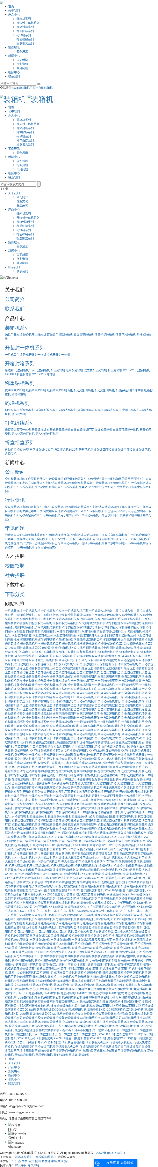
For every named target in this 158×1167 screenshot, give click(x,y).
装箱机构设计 (47, 980)
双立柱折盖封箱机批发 (112, 758)
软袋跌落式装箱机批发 (93, 1022)
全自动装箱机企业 (64, 672)
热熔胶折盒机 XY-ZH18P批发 (82, 874)
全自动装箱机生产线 (39, 717)
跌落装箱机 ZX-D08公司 (20, 1009)
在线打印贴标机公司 (60, 775)
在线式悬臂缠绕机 (58, 429)
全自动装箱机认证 (40, 730)
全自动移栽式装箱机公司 (39, 668)
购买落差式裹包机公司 (64, 1001)
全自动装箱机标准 (135, 709)
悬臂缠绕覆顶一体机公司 (110, 812)
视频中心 (14, 72)
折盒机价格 (123, 841)
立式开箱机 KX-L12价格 (132, 902)
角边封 (9, 370)
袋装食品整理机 (126, 956)
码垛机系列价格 (132, 894)
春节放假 (112, 861)
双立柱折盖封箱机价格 (52, 758)
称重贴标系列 (25, 31)
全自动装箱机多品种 (57, 689)
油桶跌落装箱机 (136, 865)
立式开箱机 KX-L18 (77, 906)
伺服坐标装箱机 (105, 334)
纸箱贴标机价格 (121, 919)
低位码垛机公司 (51, 643)
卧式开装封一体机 (34, 354)
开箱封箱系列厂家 (58, 791)
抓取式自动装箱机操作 (112, 828)
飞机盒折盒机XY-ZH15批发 (43, 1042)
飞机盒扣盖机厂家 (25, 1034)
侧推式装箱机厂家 (23, 652)
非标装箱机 (112, 1030)
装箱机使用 (109, 972)
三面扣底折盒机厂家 (27, 615)
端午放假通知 (70, 915)
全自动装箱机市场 (111, 697)
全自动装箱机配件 (34, 738)
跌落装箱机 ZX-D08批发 (52, 1009)
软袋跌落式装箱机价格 (34, 1022)
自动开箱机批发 (48, 931)
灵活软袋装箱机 (89, 869)
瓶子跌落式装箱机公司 (43, 886)
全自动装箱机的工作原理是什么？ (26, 479)
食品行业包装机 (122, 1046)
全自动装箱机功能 (132, 676)
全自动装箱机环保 (135, 713)
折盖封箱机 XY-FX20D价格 (104, 845)
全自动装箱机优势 (88, 672)
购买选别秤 (126, 390)
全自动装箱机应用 (135, 697)
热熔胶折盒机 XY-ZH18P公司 (44, 874)
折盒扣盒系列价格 (46, 841)
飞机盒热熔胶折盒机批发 (95, 1046)
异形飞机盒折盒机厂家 (126, 800)
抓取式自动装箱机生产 (46, 832)
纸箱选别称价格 (51, 923)
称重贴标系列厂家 (91, 898)
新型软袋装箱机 (130, 853)
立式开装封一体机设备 (46, 915)
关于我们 (14, 10)
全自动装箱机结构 (61, 721)
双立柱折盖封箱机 (95, 370)
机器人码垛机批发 (86, 865)
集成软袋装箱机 (49, 1030)
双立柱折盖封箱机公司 (82, 758)
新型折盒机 (112, 853)
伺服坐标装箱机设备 (60, 619)
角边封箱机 (42, 370)
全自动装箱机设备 (88, 730)
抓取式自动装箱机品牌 (26, 824)
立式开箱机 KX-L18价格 (105, 906)
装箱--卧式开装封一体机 (136, 960)
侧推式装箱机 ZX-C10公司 (34, 647)
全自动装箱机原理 (106, 680)
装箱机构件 (12, 980)
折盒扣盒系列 (25, 43)
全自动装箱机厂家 (82, 680)
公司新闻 (22, 60)
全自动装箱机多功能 (30, 689)
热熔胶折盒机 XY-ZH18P (116, 869)
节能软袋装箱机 (48, 943)
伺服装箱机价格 (22, 635)
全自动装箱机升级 (34, 680)
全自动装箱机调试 (37, 734)
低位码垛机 (27, 410)
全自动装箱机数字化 (131, 705)
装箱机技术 (85, 976)
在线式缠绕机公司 (109, 771)
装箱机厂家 (28, 88)
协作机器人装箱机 (34, 334)
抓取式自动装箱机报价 (82, 828)
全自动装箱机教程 (106, 705)
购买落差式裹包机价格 (34, 1001)
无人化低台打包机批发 (109, 857)
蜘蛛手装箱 (42, 948)
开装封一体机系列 (28, 23)
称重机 (139, 390)
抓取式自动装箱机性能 (23, 828)
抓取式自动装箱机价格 (26, 820)
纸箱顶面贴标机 (36, 390)
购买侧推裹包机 (51, 997)
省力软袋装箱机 (86, 894)
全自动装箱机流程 (64, 713)
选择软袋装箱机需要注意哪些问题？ (104, 543)
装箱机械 (77, 980)
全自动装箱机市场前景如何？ (23, 507)
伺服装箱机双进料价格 (58, 639)
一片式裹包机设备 (100, 610)
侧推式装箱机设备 (70, 652)
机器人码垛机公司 (62, 865)
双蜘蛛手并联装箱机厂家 (53, 763)
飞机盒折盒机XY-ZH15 (86, 1038)
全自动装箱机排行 (109, 701)
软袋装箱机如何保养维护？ (113, 483)
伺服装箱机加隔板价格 (91, 635)
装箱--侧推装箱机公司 (77, 960)
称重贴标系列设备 (115, 898)
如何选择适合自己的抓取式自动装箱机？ (75, 535)
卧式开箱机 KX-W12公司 (89, 750)
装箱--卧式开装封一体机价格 (23, 964)
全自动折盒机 (126, 660)
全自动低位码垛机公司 (106, 656)
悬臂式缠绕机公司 (67, 808)
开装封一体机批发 (79, 795)
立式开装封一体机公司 (104, 911)
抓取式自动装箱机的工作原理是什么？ (117, 507)
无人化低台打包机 (46, 433)
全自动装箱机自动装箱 (64, 726)
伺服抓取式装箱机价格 (67, 623)
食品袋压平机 (13, 1050)
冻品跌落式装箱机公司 (100, 742)
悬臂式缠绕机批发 (91, 808)
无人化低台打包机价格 (49, 857)
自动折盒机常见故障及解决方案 (92, 939)
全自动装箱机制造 (85, 676)
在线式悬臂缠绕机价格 (127, 767)
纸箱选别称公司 (72, 923)
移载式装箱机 (136, 898)
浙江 (67, 1161)
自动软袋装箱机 (27, 943)
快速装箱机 (131, 804)
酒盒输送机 (31, 1030)
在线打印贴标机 (87, 390)
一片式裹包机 (13, 354)
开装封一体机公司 (55, 795)
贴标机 (72, 390)
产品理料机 (99, 615)
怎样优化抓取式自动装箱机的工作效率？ (43, 539)
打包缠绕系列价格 (56, 816)
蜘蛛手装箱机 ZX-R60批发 (101, 952)
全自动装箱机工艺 (88, 697)
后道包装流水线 (125, 763)
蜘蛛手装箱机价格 (130, 952)
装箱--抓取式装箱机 (129, 964)
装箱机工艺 (55, 976)
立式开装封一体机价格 (74, 911)
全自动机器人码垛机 (90, 410)
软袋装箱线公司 (111, 1017)
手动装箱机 (19, 816)
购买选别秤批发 (30, 1005)
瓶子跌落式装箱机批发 (72, 886)
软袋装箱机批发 (139, 1013)
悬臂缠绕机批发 (24, 812)
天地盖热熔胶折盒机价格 (54, 787)
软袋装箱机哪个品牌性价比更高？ (41, 487)
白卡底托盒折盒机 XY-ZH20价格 (101, 890)
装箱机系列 (23, 18)
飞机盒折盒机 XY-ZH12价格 (128, 1034)
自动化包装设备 (99, 927)
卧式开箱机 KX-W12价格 (56, 750)
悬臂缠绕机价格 (129, 808)
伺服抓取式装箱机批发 (126, 623)
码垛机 (101, 894)
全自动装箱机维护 (109, 721)
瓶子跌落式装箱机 (133, 882)
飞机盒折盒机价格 (73, 1042)
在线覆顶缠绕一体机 (126, 429)
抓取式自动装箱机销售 (132, 832)
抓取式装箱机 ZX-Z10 (43, 837)
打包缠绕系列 (25, 39)
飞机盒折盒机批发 (120, 1042)
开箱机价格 (111, 791)
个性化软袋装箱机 (79, 615)
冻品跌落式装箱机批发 (130, 742)
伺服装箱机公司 (43, 635)
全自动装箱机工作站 (39, 697)
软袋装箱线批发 (132, 1017)
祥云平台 (21, 1165)
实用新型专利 (144, 787)
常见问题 (22, 68)
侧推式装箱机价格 (121, 647)
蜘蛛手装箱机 (13, 334)
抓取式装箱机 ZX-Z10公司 (108, 837)
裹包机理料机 (68, 989)
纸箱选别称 (33, 923)
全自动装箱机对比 (111, 693)
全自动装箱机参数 (130, 680)
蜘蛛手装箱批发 (103, 948)
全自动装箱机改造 (34, 705)
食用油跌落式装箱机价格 (65, 1050)
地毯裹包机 (84, 779)
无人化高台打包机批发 (75, 861)
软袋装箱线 (72, 1017)
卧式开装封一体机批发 (117, 754)
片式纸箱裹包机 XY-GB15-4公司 (78, 878)
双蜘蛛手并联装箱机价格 (21, 763)
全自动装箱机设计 (111, 730)
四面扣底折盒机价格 (22, 767)
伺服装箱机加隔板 (65, 635)
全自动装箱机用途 (64, 717)
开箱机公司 (126, 791)
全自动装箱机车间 (132, 734)
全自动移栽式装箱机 (125, 664)
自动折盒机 (81, 931)
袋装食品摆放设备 (103, 956)
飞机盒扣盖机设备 (49, 1034)
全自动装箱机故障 (58, 705)
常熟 (54, 1161)
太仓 (60, 1161)
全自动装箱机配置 (58, 738)
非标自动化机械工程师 (89, 1030)
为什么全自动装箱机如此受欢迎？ (26, 535)
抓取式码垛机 (125, 816)
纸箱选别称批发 (93, 923)
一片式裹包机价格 (52, 610)
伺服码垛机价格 (120, 627)
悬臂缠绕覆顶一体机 (18, 429)
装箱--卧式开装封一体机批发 (98, 964)
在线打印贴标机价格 (33, 775)
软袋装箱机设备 (54, 1017)
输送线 (18, 1030)
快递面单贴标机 (15, 390)
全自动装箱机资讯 (85, 734)
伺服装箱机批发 (143, 639)
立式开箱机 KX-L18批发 (20, 911)
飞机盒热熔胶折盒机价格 (30, 1046)
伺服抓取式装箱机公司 (96, 623)
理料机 (96, 882)
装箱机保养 (125, 972)
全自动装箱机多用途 (134, 689)
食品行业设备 (141, 1046)
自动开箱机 (135, 927)
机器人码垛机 (68, 410)
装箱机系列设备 (84, 985)
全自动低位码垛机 (46, 410)
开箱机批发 (142, 791)
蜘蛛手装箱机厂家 (31, 956)
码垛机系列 (23, 35)
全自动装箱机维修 (85, 721)
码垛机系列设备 (27, 898)
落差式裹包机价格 (122, 943)
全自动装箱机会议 (111, 672)
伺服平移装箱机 (126, 334)
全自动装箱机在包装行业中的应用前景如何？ (119, 511)
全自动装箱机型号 (127, 684)
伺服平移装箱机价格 (108, 619)
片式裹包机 (84, 882)
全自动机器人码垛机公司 (63, 664)
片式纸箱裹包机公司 (36, 882)
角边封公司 (110, 989)
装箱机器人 (40, 976)
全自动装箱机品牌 (79, 684)
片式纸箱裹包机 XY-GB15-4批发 (121, 878)
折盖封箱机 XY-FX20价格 (63, 849)
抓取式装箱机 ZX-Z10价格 (74, 837)
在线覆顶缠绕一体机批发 (60, 779)
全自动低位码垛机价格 (76, 656)
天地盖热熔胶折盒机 (24, 787)
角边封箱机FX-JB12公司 (76, 993)
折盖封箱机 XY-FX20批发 (130, 849)
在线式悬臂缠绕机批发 (40, 771)
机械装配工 (105, 865)
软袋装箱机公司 (94, 1013)
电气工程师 (36, 890)
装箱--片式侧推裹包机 (106, 968)
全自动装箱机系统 (37, 721)
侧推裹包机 (90, 652)
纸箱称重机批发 (69, 919)
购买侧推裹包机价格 (75, 997)
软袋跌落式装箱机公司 (64, 1022)
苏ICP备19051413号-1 (110, 1153)
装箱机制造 (140, 972)
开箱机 (50, 374)
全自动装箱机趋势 (109, 734)
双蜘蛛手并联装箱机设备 (86, 763)
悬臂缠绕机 (39, 429)
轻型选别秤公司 (108, 1026)
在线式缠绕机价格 (85, 771)
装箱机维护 (118, 985)
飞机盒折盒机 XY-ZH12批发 (53, 1038)
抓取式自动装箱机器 (54, 824)
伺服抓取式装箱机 (40, 623)
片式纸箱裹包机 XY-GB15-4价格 (36, 878)
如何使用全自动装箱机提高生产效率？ (64, 511)
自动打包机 (66, 931)
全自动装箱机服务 (85, 709)
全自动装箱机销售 (82, 738)
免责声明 (33, 1165)
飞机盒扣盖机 (128, 1030)
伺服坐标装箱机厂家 (33, 619)
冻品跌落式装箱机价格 (70, 742)
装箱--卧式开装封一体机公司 (60, 964)
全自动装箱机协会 (58, 680)
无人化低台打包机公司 (79, 857)
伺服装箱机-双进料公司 (112, 631)
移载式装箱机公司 (34, 902)
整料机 (76, 853)
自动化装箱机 (118, 927)
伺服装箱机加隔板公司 (121, 635)
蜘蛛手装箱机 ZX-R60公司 (67, 952)
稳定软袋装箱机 (81, 902)
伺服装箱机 (33, 631)
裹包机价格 (21, 989)
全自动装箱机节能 (90, 726)
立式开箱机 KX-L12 (104, 902)
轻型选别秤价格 (87, 1026)
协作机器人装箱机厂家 (115, 746)
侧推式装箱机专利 (97, 647)
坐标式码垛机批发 (23, 783)
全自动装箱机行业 (114, 726)
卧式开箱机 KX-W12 (27, 750)
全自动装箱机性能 (37, 701)
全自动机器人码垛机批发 (95, 664)
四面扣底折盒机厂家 (48, 767)
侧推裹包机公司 (129, 652)
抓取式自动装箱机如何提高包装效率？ (70, 483)
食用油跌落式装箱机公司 (98, 1050)
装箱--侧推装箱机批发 (106, 960)
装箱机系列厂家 (63, 985)
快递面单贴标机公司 (84, 804)
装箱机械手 (91, 980)
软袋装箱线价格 (90, 1017)
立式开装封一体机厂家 (133, 911)
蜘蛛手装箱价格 (61, 948)
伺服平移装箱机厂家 (134, 619)
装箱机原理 (24, 976)
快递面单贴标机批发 (110, 804)
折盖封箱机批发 (51, 853)
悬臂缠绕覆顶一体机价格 (78, 812)
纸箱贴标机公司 (142, 919)
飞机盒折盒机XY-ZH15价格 (119, 1038)
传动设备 (112, 615)
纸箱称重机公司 (48, 919)
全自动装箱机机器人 (110, 709)
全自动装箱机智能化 (60, 709)
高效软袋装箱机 (24, 1054)
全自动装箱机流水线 (39, 713)
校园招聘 (15, 565)
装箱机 (16, 88)
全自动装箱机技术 (85, 701)
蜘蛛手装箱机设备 (79, 956)
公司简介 (22, 197)
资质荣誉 (22, 205)
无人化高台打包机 (23, 433)
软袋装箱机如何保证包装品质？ (37, 547)
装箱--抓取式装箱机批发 (75, 968)
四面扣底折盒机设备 (75, 767)
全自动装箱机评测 (135, 730)
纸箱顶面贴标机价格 (138, 923)
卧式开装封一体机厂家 (88, 754)
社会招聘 (15, 574)
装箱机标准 (63, 980)
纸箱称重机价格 (27, 919)
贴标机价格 (58, 1005)
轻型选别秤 (69, 1026)
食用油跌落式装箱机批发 (130, 1050)
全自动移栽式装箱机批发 (71, 668)
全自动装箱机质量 (61, 734)
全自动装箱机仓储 (141, 668)
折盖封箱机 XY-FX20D (31, 374)
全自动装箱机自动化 (36, 726)
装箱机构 (145, 976)
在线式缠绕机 (103, 429)
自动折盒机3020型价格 (129, 931)
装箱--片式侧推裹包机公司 (25, 972)
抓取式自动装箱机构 (140, 828)
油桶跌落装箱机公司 (39, 869)
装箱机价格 (94, 972)
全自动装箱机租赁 (111, 717)
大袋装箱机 (88, 783)
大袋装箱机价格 (106, 783)
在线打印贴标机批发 (87, 775)
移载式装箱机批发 (58, 902)
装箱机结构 (102, 985)
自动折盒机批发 (123, 939)
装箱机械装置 (107, 980)
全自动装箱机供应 (135, 672)
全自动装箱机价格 (40, 672)
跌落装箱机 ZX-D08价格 (137, 1005)
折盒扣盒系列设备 (94, 841)
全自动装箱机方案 (34, 709)
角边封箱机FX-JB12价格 (44, 993)
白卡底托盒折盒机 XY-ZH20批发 (39, 894)
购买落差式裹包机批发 (93, 1001)
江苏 (18, 1161)
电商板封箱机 (74, 370)
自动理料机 (141, 939)
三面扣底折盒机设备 (54, 615)
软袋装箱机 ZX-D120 (97, 1009)
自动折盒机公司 (61, 939)
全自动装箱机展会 (135, 693)
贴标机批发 (88, 1005)
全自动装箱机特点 (111, 713)
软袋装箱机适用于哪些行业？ (62, 515)
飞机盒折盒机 (70, 1034)
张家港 (46, 1161)
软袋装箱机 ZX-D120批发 (46, 1013)
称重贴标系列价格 (67, 898)
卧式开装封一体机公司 (58, 754)
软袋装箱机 (75, 1009)
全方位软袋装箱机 (25, 656)
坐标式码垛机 (130, 410)
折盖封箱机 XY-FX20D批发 (29, 849)
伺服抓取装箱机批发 (81, 627)
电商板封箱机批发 (16, 890)
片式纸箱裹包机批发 (63, 882)
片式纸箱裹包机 (112, 874)
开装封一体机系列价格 (130, 795)
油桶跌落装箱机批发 (66, 869)
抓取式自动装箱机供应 (85, 820)
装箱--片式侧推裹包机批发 (60, 972)
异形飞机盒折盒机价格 (96, 800)
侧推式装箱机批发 (46, 652)
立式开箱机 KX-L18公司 (136, 906)
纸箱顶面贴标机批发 (45, 927)
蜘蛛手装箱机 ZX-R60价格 (32, 952)
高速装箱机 (60, 1054)
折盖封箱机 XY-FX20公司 (96, 849)
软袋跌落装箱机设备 (48, 1026)
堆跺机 (39, 783)
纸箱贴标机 (102, 919)
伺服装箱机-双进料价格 (81, 631)
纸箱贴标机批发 (15, 923)
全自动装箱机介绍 (117, 668)
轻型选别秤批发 (129, 1026)
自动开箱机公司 (27, 931)
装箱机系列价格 (43, 985)
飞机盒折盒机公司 (97, 1042)
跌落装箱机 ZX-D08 (108, 1005)
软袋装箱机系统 (33, 1017)
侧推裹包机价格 (108, 652)
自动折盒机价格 (40, 939)
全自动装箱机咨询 (55, 684)
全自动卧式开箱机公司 (72, 660)
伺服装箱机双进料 (31, 639)
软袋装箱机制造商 (116, 1013)
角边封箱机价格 (135, 993)
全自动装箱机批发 (61, 701)
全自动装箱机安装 (64, 693)
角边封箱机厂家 (24, 370)
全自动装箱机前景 (109, 676)
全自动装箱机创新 (61, 676)
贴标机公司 (73, 1005)
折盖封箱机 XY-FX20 (121, 370)
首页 (11, 6)
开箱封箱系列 (25, 27)
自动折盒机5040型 (17, 449)
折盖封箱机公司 (30, 853)
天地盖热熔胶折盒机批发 (119, 787)
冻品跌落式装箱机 (44, 742)
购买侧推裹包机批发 (129, 997)
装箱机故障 (131, 976)
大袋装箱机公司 (127, 783)
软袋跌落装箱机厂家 (22, 1026)
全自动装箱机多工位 (84, 689)
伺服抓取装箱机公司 (54, 627)
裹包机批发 (52, 989)
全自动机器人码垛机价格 (30, 664)
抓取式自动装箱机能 (74, 832)
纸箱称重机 (19, 394)
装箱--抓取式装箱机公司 (44, 968)
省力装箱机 (68, 894)
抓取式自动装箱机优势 (55, 820)
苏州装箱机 (66, 943)
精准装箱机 (102, 915)
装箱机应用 (70, 976)
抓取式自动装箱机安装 (112, 824)
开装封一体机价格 (31, 795)
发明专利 (108, 763)
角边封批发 (125, 989)
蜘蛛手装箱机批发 (55, 956)
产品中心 (14, 14)
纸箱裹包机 (87, 919)
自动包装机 (81, 927)
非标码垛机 (67, 1030)
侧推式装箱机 (91, 643)
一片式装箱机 (13, 610)
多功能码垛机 (53, 783)
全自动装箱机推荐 (132, 701)
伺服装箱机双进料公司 (88, 639)
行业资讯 (22, 64)
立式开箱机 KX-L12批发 (48, 906)
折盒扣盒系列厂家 (70, 841)
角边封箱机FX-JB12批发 (108, 993)
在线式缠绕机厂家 (82, 429)
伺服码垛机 (12, 410)
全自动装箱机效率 (82, 705)
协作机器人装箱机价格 (86, 746)
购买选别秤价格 (134, 1001)
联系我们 (14, 76)
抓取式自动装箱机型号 (82, 824)
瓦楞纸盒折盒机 (111, 882)
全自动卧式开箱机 (16, 660)
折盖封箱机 (58, 370)
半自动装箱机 (38, 746)
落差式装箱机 (83, 943)
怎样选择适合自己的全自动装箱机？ (58, 543)
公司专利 (26, 742)
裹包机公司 (37, 989)
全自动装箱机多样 (109, 689)
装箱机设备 (133, 985)
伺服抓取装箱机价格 (27, 627)
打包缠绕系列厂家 (80, 816)
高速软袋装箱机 (79, 1054)
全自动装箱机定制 (88, 693)
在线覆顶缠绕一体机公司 (27, 779)
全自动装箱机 (44, 88)
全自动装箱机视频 (16, 730)
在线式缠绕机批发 (132, 771)
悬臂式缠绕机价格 (44, 808)
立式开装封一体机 (58, 354)
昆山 (38, 1161)
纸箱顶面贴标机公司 (18, 927)
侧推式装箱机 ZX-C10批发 (68, 647)
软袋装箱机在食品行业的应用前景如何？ (90, 487)
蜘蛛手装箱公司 (82, 948)
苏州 (31, 1161)
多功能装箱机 (71, 783)
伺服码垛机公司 (141, 627)
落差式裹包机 (101, 943)
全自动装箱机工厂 (64, 697)
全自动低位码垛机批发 (135, 656)
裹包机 (9, 989)
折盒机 (110, 841)
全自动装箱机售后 (103, 684)
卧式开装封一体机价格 (28, 754)
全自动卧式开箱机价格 (43, 660)
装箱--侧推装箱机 (23, 960)
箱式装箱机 (86, 915)
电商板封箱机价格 (117, 886)
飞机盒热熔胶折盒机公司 (63, 1046)
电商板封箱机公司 (141, 886)
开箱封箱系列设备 (82, 791)
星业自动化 (98, 861)
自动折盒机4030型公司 (130, 935)
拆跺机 (66, 853)
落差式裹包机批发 (23, 948)
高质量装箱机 (44, 1054)
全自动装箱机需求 (106, 738)
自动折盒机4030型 (41, 449)
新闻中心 (14, 55)
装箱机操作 (116, 976)
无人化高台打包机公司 (46, 861)
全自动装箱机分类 (37, 676)
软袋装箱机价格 (73, 1013)
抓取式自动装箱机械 (18, 832)
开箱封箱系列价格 (34, 791)
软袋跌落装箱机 (84, 334)
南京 (25, 1161)
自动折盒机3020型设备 (44, 935)
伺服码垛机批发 (15, 631)
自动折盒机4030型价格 (99, 935)
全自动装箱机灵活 (88, 713)
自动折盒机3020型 (66, 449)
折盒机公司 (138, 841)
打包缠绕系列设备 (104, 816)
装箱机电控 (139, 980)
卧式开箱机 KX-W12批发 (121, 750)
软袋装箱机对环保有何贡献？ (67, 479)
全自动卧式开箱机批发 (102, 660)
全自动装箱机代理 (16, 672)
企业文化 (22, 201)
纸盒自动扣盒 (139, 915)
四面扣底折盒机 (113, 449)
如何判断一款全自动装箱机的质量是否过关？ (116, 479)
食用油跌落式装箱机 (36, 1050)
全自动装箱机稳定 (135, 717)
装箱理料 (147, 985)
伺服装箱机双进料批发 (117, 639)
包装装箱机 (21, 746)
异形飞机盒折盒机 (90, 449)
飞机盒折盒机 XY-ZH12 (95, 1034)
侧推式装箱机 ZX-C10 (115, 643)
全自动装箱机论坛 (64, 730)
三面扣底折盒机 (134, 449)
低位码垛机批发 (72, 643)
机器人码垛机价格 (38, 865)
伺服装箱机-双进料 (53, 631)
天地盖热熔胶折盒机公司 (86, 787)
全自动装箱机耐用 (132, 721)
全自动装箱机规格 (138, 726)
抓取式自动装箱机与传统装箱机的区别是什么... (100, 539)
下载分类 (15, 594)
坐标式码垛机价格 (121, 779)
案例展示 (14, 47)
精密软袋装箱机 (120, 915)
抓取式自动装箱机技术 (52, 828)
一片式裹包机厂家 (76, 610)
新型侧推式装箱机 (92, 853)
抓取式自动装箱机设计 (102, 832)
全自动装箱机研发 (88, 717)
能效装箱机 (65, 927)
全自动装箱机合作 (31, 684)
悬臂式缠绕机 (23, 808)
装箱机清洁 (124, 980)
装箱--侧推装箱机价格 (49, 960)
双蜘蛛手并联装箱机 (60, 334)
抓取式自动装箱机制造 (114, 820)
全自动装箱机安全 (40, 693)
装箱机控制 (100, 976)
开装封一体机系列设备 (43, 800)
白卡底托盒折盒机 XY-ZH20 (62, 890)
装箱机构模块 (28, 980)
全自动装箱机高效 (130, 738)
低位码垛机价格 (30, 643)
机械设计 (119, 865)
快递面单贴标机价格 (57, 804)
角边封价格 (95, 989)
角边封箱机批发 (30, 997)
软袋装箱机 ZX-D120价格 (127, 1009)
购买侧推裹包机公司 (102, 997)
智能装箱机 (125, 861)
